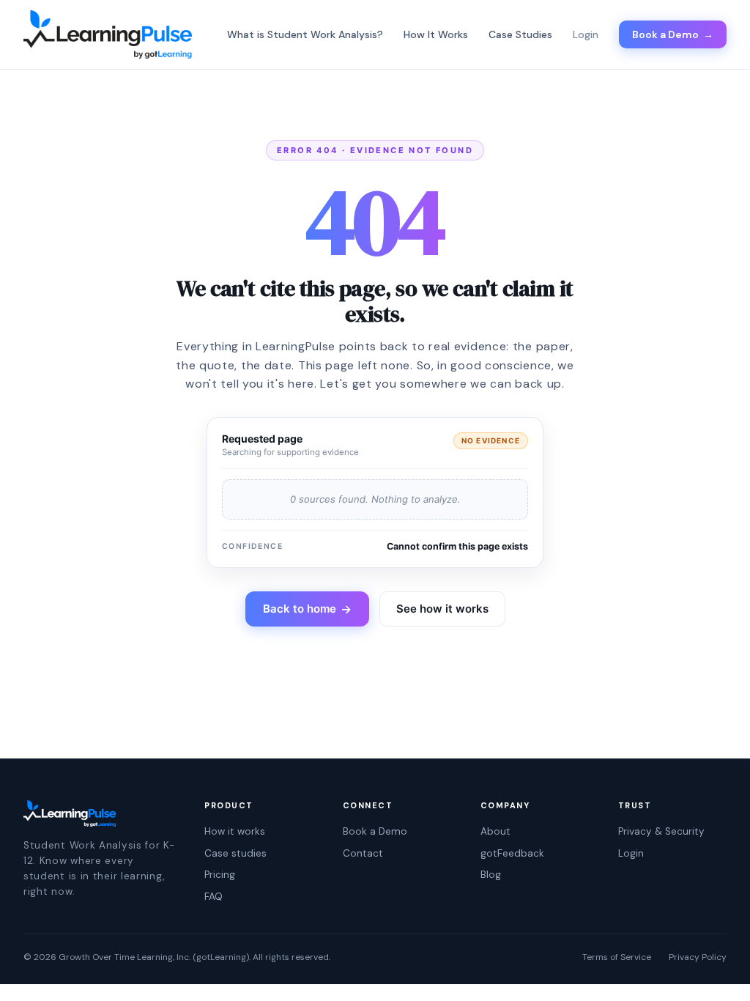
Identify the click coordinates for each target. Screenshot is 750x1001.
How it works (234, 831)
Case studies (235, 853)
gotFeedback (512, 853)
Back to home (307, 609)
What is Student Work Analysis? (305, 34)
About (495, 831)
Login (631, 853)
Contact (363, 853)
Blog (490, 874)
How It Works (436, 34)
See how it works (442, 609)
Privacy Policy (698, 957)
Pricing (219, 874)
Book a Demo (672, 34)
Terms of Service (616, 957)
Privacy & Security (661, 831)
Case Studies (520, 34)
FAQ (213, 896)
